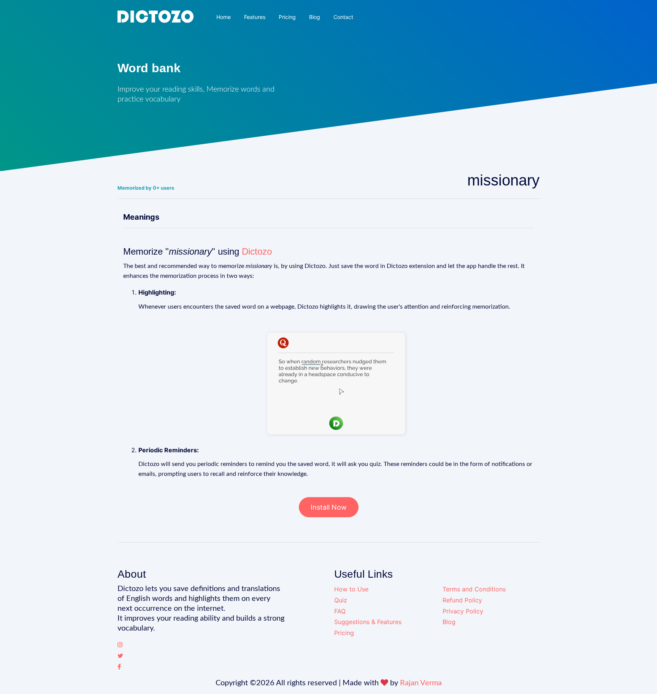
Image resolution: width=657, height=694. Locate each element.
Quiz (340, 600)
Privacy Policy (463, 611)
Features (254, 17)
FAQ (340, 611)
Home (223, 17)
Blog (314, 17)
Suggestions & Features (368, 622)
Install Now (329, 507)
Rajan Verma (421, 683)
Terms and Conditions (474, 589)
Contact (343, 17)
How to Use (351, 589)
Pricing (287, 17)
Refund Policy (462, 600)
